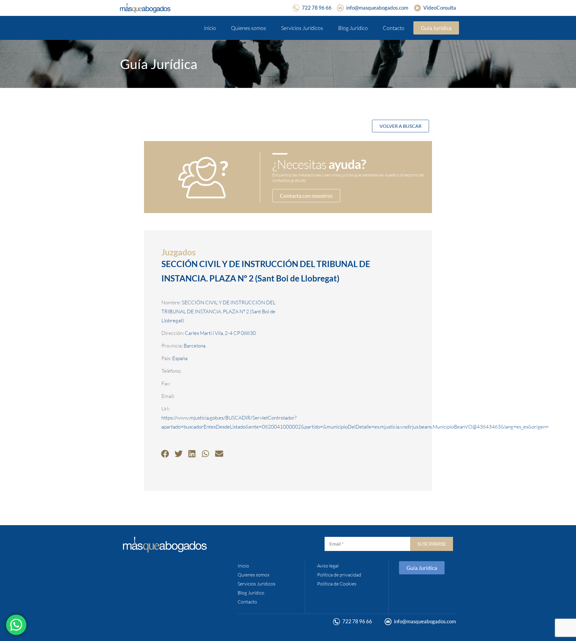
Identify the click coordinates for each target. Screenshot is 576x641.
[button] (165, 453)
